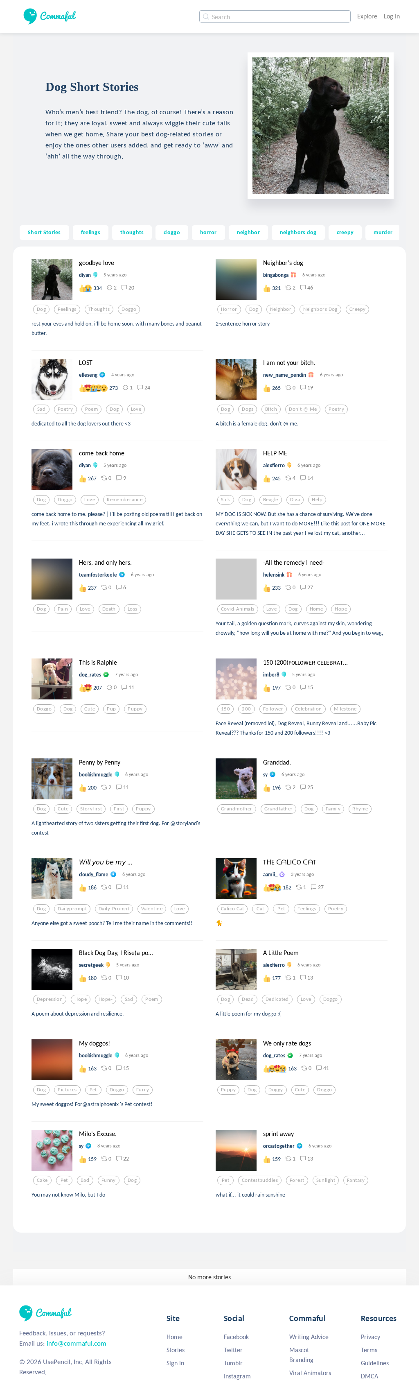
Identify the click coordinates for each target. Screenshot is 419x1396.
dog (41, 309)
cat (260, 909)
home (316, 609)
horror (208, 232)
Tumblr (233, 1363)
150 (225, 709)
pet (281, 909)
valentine (151, 909)
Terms (369, 1350)
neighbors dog (298, 232)
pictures (67, 1090)
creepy (345, 232)
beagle (270, 499)
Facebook (236, 1337)
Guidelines (375, 1363)
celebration (308, 709)
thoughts (132, 232)
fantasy (356, 1180)
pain (63, 609)
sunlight (325, 1180)
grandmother (236, 809)
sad (41, 409)
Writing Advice (309, 1337)
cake (42, 1180)
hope (341, 609)
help (317, 499)
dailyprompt (72, 909)
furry (142, 1090)
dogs (247, 409)
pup (111, 709)
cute (89, 709)
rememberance (124, 499)
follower (273, 709)
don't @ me (303, 409)
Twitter (233, 1350)
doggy (275, 1090)
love (136, 409)
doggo (172, 232)
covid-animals (238, 609)
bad (85, 1180)
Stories (176, 1350)
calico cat (232, 909)
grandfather (278, 809)
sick (225, 499)
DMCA (369, 1376)
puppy (135, 709)
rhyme (360, 809)
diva (295, 499)
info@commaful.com (76, 1343)
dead (248, 999)
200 (246, 709)
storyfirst (91, 809)
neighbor (248, 232)
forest (297, 1180)
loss (132, 609)
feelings (90, 232)
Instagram (237, 1376)
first (119, 809)
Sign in (175, 1363)
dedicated (277, 999)
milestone (345, 709)
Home (174, 1337)
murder (383, 232)
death (109, 609)
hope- (106, 999)
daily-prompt (114, 909)
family (333, 809)
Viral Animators (310, 1373)
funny (108, 1180)
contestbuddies (260, 1180)
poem (91, 409)
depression (50, 999)
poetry (65, 409)
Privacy (370, 1337)
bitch (271, 409)
